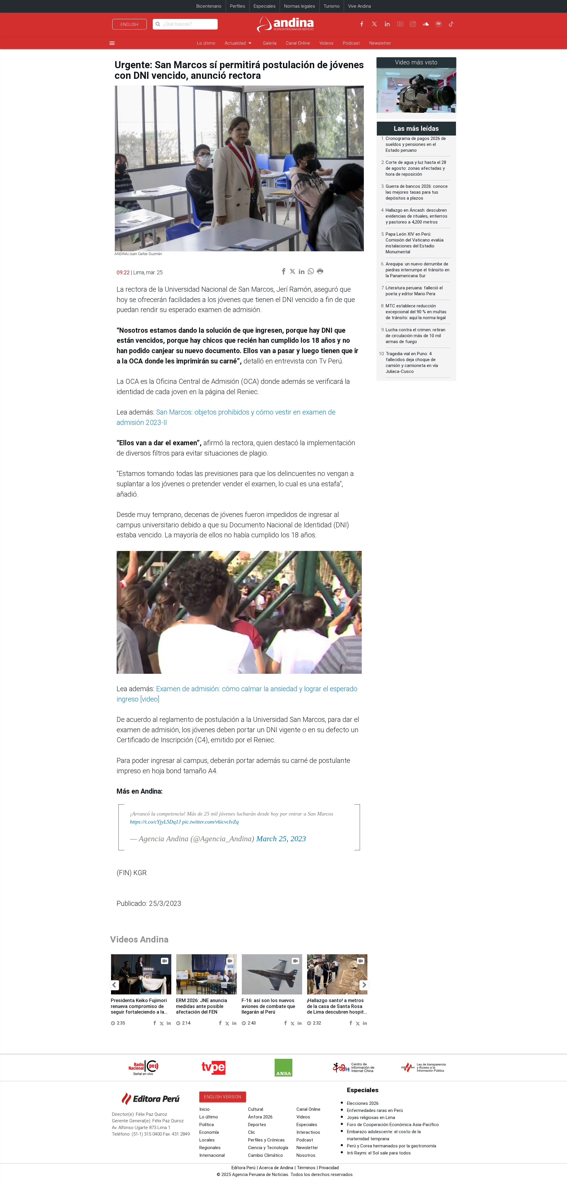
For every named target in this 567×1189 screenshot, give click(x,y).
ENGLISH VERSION (222, 1097)
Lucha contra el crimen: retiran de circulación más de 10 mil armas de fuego (415, 335)
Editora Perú (243, 1167)
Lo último (206, 43)
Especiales (265, 6)
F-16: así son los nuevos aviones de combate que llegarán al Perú (268, 1006)
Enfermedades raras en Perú (375, 1110)
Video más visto (416, 62)
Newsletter (380, 43)
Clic (251, 1132)
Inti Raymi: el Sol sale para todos (379, 1153)
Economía (209, 1132)
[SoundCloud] (426, 24)
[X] (374, 24)
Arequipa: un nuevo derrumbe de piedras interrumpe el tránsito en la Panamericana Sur (417, 269)
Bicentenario (208, 6)
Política (206, 1124)
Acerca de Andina (276, 1167)
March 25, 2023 (281, 838)
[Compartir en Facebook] (155, 1023)
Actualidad (239, 43)
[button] (114, 985)
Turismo (332, 6)
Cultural (255, 1109)
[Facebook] (362, 24)
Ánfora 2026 (260, 1117)
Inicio (204, 1109)
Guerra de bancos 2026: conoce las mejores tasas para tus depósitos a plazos (417, 192)
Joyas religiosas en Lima (371, 1117)
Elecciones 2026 (363, 1103)
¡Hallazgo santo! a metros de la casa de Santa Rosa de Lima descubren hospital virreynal (337, 1009)
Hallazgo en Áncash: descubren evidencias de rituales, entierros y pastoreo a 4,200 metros (416, 216)
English (129, 24)
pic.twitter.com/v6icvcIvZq (210, 822)
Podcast (351, 43)
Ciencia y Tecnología (268, 1147)
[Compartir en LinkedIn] (169, 1023)
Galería (269, 43)
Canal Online (298, 43)
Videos (326, 43)
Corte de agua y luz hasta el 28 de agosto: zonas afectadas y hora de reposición (416, 168)
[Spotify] (438, 24)
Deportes (257, 1124)
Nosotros (305, 1155)
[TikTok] (451, 24)
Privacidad (329, 1167)
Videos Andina (139, 939)
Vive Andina (359, 6)
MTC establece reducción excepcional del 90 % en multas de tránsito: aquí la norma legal (416, 311)
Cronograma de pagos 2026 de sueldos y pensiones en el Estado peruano (416, 144)
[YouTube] (400, 24)
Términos (306, 1167)
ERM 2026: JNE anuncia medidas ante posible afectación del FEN (201, 1006)
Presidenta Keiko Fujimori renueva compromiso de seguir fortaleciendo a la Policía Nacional (139, 1009)
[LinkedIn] (387, 24)
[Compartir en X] (162, 1023)
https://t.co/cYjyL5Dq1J (155, 822)
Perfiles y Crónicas (266, 1140)
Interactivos (308, 1132)
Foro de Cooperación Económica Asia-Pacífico (393, 1124)
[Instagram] (413, 24)
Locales (207, 1140)
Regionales (210, 1147)
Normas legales (299, 6)
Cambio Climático (265, 1155)
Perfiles (237, 6)
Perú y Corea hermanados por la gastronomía (391, 1146)
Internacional (212, 1155)
